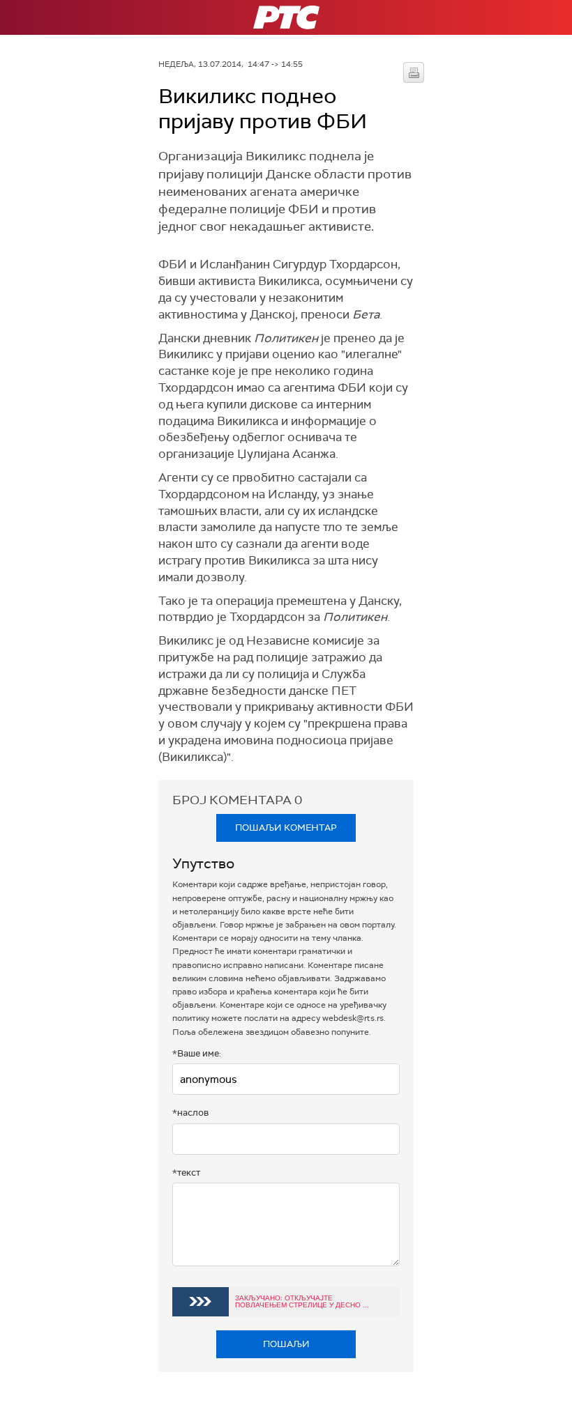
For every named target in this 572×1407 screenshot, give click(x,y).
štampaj (413, 72)
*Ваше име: (196, 1053)
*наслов (190, 1112)
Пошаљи (286, 1344)
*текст (186, 1172)
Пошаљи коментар (286, 827)
